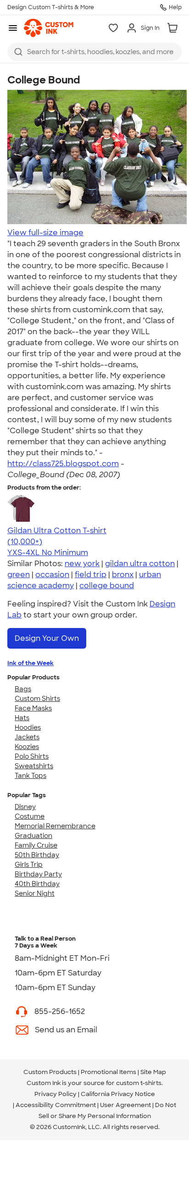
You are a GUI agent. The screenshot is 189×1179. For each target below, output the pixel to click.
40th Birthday (37, 884)
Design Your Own (47, 638)
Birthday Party (38, 874)
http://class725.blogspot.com (63, 463)
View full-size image (45, 232)
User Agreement (125, 1105)
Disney (25, 807)
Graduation (33, 836)
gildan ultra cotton (140, 563)
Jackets (27, 737)
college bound (106, 585)
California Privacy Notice (118, 1094)
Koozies (27, 747)
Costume (29, 816)
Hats (22, 718)
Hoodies (28, 727)
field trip (90, 574)
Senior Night (35, 893)
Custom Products (50, 1072)
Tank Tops (30, 775)
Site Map (153, 1072)
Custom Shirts (37, 698)
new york (82, 563)
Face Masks (33, 708)
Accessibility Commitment (56, 1105)
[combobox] (94, 52)
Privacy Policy (55, 1094)
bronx (122, 574)
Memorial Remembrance (55, 826)
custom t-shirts (138, 1083)
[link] (48, 28)
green (18, 574)
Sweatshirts (34, 766)
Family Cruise (36, 845)
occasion (52, 574)
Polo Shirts (32, 756)
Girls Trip (29, 864)
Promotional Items (108, 1072)
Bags (23, 689)
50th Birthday (37, 855)
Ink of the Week (30, 663)
